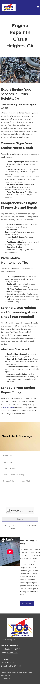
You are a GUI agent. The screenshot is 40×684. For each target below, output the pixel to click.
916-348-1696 (8, 408)
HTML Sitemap (5, 678)
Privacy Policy (5, 675)
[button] (20, 664)
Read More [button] (27, 603)
